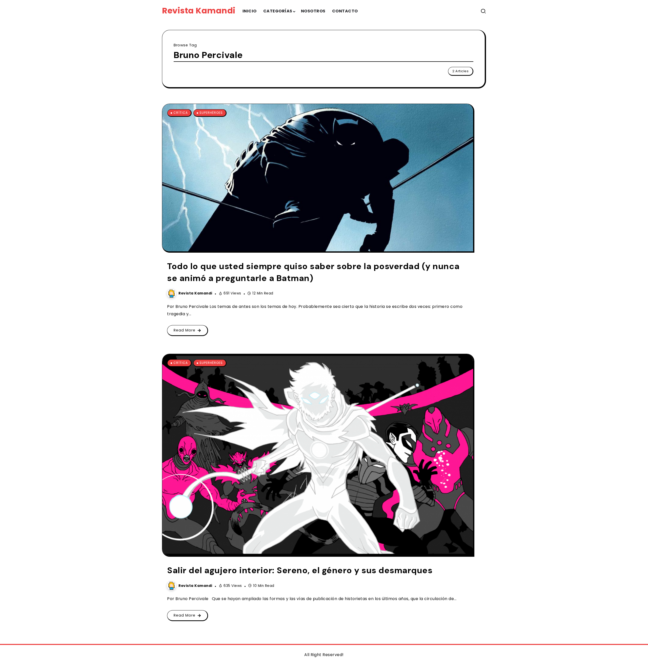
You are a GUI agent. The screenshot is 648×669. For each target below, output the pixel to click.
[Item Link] (317, 177)
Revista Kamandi (198, 10)
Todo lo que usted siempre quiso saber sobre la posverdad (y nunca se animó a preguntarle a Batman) (313, 272)
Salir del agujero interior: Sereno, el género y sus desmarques (299, 570)
